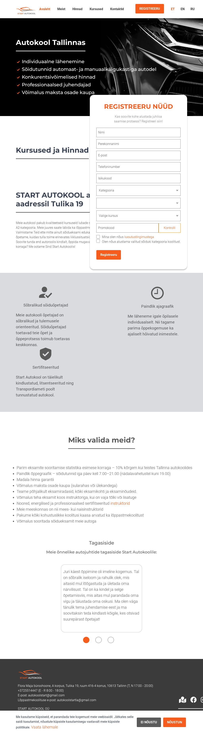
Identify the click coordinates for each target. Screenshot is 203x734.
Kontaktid (117, 9)
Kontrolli (169, 228)
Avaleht (44, 9)
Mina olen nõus (128, 237)
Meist (61, 9)
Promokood (106, 228)
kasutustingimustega (139, 237)
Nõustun (174, 722)
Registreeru (108, 255)
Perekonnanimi (108, 144)
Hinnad (77, 9)
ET (173, 9)
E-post (102, 155)
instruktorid (120, 503)
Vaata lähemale (44, 727)
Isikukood (105, 178)
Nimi (101, 132)
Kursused (96, 9)
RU (193, 9)
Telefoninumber (109, 167)
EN (183, 9)
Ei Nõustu (149, 722)
